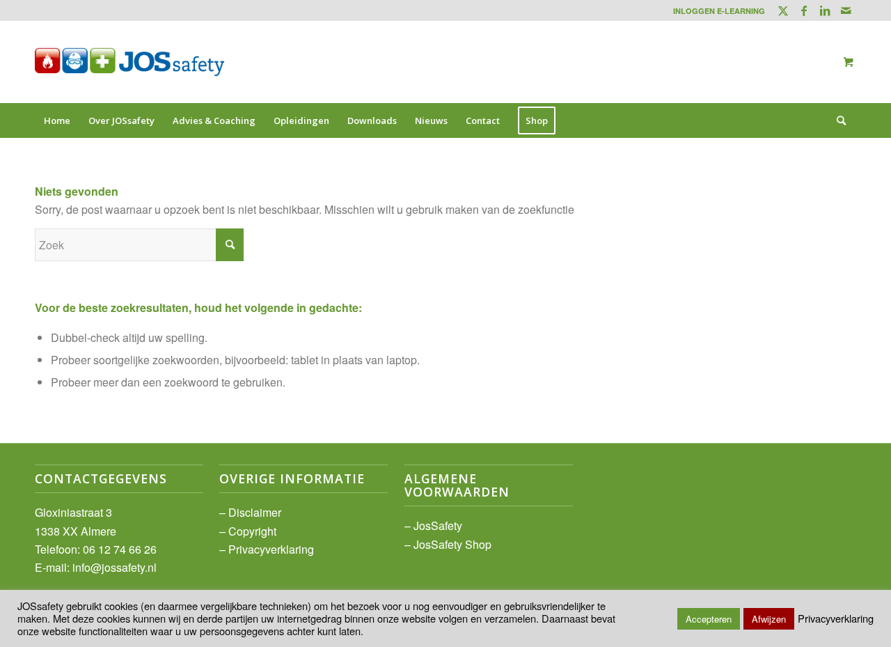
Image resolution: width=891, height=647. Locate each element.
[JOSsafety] (129, 62)
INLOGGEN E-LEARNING (719, 11)
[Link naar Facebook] (804, 10)
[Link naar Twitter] (783, 10)
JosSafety (437, 525)
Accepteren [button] (709, 618)
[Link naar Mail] (845, 10)
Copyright (252, 531)
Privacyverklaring (271, 549)
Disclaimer (254, 512)
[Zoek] (837, 120)
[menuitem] (715, 11)
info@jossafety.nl (114, 567)
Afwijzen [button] (769, 618)
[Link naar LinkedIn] (824, 10)
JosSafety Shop (452, 544)
